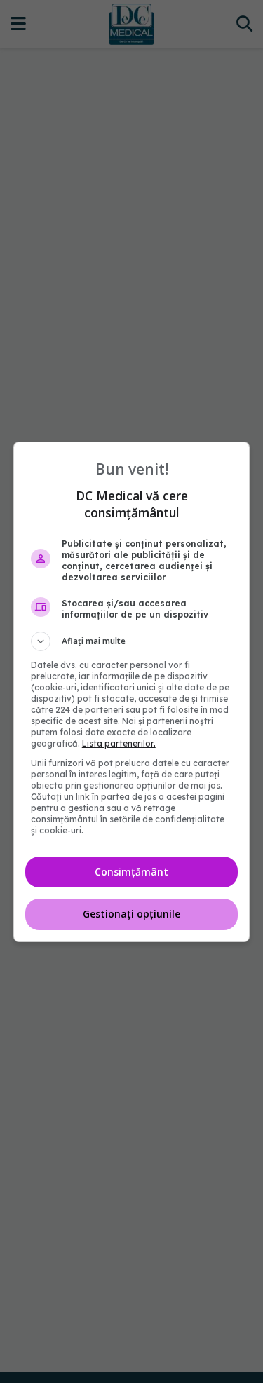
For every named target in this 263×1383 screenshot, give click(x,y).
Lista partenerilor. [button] (119, 743)
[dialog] (131, 692)
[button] (132, 641)
